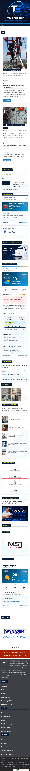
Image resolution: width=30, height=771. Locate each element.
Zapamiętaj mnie (19, 182)
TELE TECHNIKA (15, 18)
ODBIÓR (16, 78)
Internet (3, 693)
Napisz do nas (5, 747)
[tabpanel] (15, 633)
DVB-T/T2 (5, 70)
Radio (20, 137)
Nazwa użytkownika (7, 174)
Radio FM (6, 128)
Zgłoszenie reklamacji (7, 754)
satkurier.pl (6, 75)
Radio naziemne (6, 690)
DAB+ (5, 125)
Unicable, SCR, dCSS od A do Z (16, 427)
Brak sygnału (7, 135)
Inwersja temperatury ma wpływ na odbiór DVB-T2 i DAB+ (17, 444)
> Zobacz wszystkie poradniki (9, 458)
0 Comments (20, 75)
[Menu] (2, 25)
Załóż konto (16, 186)
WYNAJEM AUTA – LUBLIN (15, 636)
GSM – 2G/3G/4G (6, 697)
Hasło (3, 178)
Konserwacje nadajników (14, 70)
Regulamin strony (6, 724)
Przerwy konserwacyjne (13, 137)
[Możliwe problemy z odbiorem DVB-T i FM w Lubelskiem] (15, 53)
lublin (12, 78)
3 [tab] (16, 647)
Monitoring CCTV (6, 701)
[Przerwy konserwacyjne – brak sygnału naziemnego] (15, 115)
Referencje (4, 713)
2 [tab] (14, 647)
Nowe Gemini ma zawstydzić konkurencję (12, 374)
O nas (3, 739)
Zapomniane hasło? (18, 184)
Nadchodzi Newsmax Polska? (9, 377)
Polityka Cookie (6, 731)
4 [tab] (18, 647)
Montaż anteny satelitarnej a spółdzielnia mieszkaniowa (17, 436)
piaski (20, 78)
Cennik (3, 720)
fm (9, 78)
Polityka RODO (5, 727)
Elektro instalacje (6, 704)
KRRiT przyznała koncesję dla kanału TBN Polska (14, 379)
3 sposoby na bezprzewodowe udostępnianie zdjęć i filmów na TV (18, 452)
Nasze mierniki (5, 716)
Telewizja (4, 686)
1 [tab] (12, 647)
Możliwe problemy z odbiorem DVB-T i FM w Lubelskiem (14, 86)
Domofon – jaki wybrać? (14, 419)
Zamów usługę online (15, 601)
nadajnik (5, 137)
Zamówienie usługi (7, 750)
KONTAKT (4, 743)
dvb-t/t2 (6, 78)
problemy (24, 78)
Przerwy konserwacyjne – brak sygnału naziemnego (15, 146)
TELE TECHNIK (7, 133)
